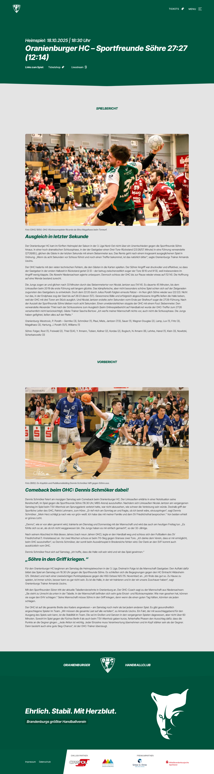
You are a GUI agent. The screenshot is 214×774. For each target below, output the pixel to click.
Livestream (77, 67)
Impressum (30, 761)
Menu (192, 9)
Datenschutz (45, 761)
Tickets (174, 8)
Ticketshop (54, 67)
